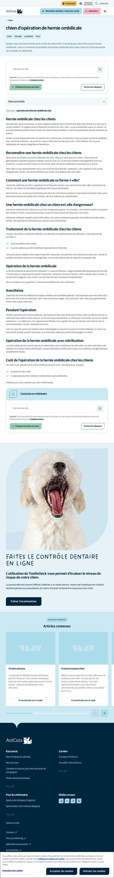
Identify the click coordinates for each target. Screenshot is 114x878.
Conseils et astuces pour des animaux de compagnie (26, 770)
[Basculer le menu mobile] (105, 11)
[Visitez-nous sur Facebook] (61, 801)
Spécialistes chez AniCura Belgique (23, 806)
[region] (57, 865)
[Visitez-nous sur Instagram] (73, 801)
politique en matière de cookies (51, 859)
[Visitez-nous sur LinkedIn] (79, 801)
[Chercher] (100, 69)
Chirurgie (18, 36)
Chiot (38, 36)
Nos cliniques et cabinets (18, 757)
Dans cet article (16, 101)
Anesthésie (28, 36)
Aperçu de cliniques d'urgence (20, 800)
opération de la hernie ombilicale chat (33, 111)
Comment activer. (37, 80)
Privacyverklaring (14, 838)
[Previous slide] (95, 713)
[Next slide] (104, 713)
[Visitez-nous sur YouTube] (67, 801)
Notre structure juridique (18, 778)
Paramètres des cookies (12, 871)
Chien (9, 36)
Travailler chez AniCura (70, 763)
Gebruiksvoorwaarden (17, 844)
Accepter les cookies (61, 871)
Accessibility (12, 850)
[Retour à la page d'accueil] (14, 11)
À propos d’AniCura (68, 757)
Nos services (12, 763)
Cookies (10, 832)
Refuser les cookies (94, 871)
